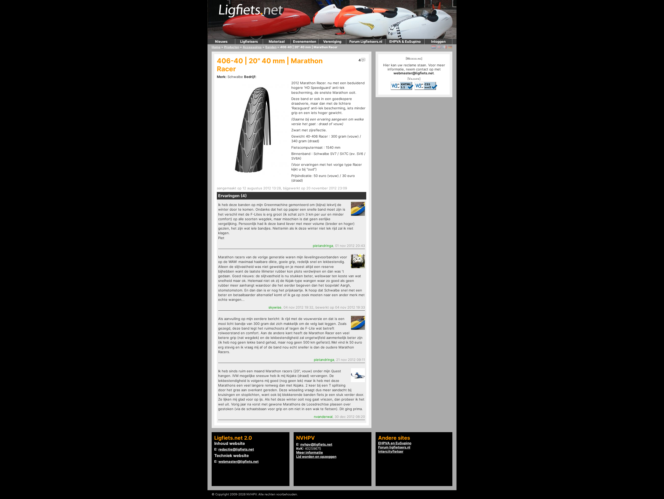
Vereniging (332, 41)
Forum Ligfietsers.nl (365, 41)
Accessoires (252, 47)
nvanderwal (323, 417)
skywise (274, 307)
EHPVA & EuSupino (405, 41)
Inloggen (438, 41)
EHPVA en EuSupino (394, 443)
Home (216, 47)
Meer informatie (309, 452)
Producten (231, 47)
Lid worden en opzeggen (316, 456)
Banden (270, 47)
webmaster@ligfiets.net (413, 73)
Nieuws (221, 41)
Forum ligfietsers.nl (394, 447)
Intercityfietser (390, 451)
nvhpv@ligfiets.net (316, 444)
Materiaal (277, 41)
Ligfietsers (249, 41)
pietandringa (323, 246)
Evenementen (304, 41)
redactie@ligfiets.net (236, 449)
